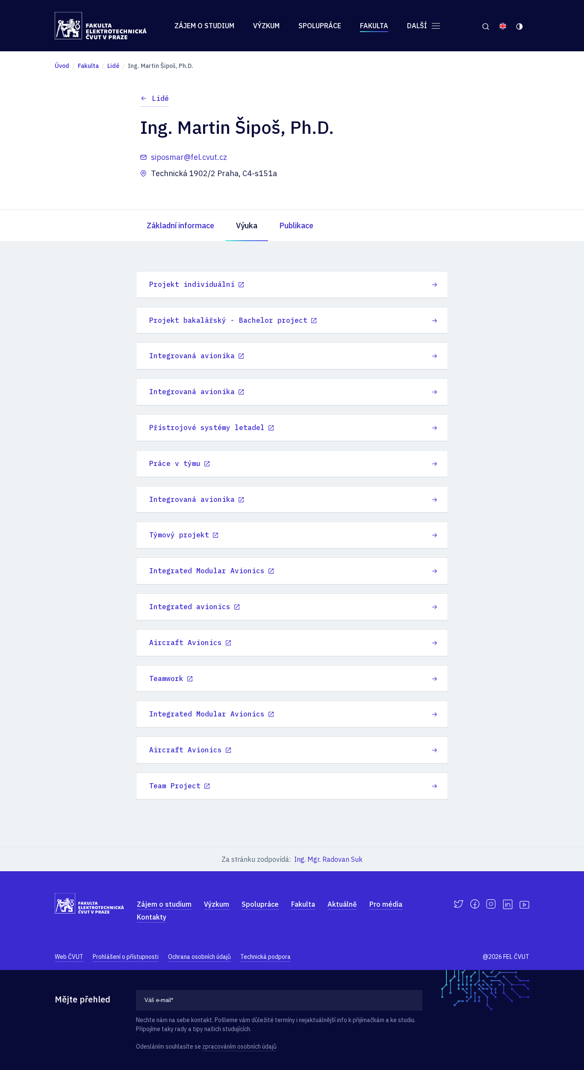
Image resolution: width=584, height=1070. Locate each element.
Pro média (385, 904)
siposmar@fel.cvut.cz (189, 157)
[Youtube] (524, 904)
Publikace (296, 225)
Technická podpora (265, 957)
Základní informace (180, 225)
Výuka (246, 225)
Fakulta (374, 25)
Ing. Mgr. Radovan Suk (328, 859)
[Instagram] (491, 904)
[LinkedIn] (507, 904)
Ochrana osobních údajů (199, 957)
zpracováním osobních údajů (239, 1046)
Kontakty (151, 917)
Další (418, 25)
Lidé (160, 98)
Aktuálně (342, 904)
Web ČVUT (69, 957)
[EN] (502, 25)
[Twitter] (458, 904)
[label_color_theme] (520, 25)
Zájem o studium (204, 25)
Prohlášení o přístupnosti (126, 957)
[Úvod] (101, 25)
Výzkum (266, 25)
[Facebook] (475, 904)
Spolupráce (319, 25)
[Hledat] (485, 25)
